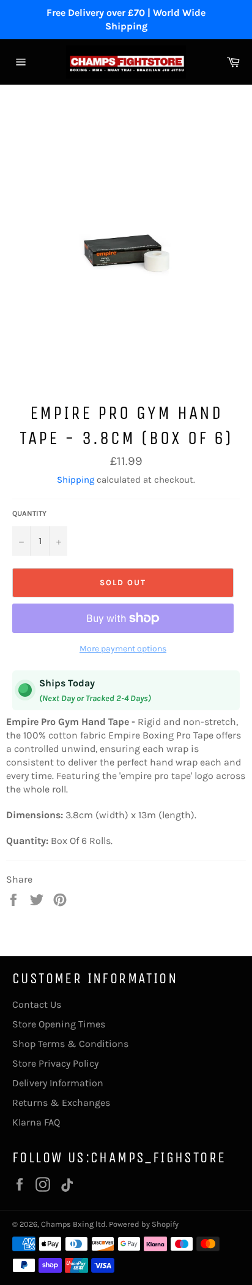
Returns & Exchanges (61, 1102)
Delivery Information (57, 1083)
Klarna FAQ (36, 1122)
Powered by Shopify (144, 1224)
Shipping (75, 479)
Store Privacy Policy (55, 1063)
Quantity (29, 513)
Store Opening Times (58, 1024)
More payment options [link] (123, 648)
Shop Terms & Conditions (70, 1043)
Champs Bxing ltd (73, 1224)
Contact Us (36, 1004)
